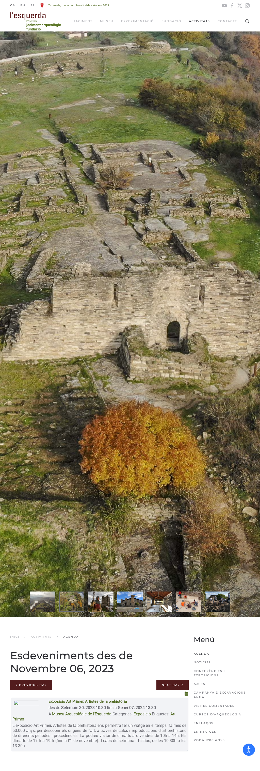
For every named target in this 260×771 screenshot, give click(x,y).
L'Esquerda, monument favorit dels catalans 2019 (78, 5)
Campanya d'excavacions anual (220, 695)
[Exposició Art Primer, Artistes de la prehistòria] (26, 706)
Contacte (227, 21)
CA (12, 5)
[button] (247, 21)
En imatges (205, 731)
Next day (171, 685)
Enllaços (204, 723)
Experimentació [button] (137, 21)
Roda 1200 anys (209, 740)
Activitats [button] (199, 21)
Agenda (201, 653)
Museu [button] (106, 21)
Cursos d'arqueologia (217, 714)
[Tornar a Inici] (35, 21)
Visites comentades (214, 706)
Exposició (142, 714)
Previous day (32, 685)
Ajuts (199, 684)
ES (32, 5)
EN (22, 5)
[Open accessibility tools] (249, 750)
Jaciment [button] (83, 21)
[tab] (42, 602)
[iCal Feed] (186, 693)
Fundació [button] (171, 21)
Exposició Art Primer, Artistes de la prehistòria (87, 701)
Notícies (202, 662)
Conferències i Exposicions (209, 673)
